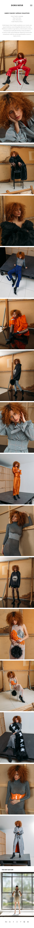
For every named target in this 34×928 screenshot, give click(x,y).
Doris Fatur (17, 5)
